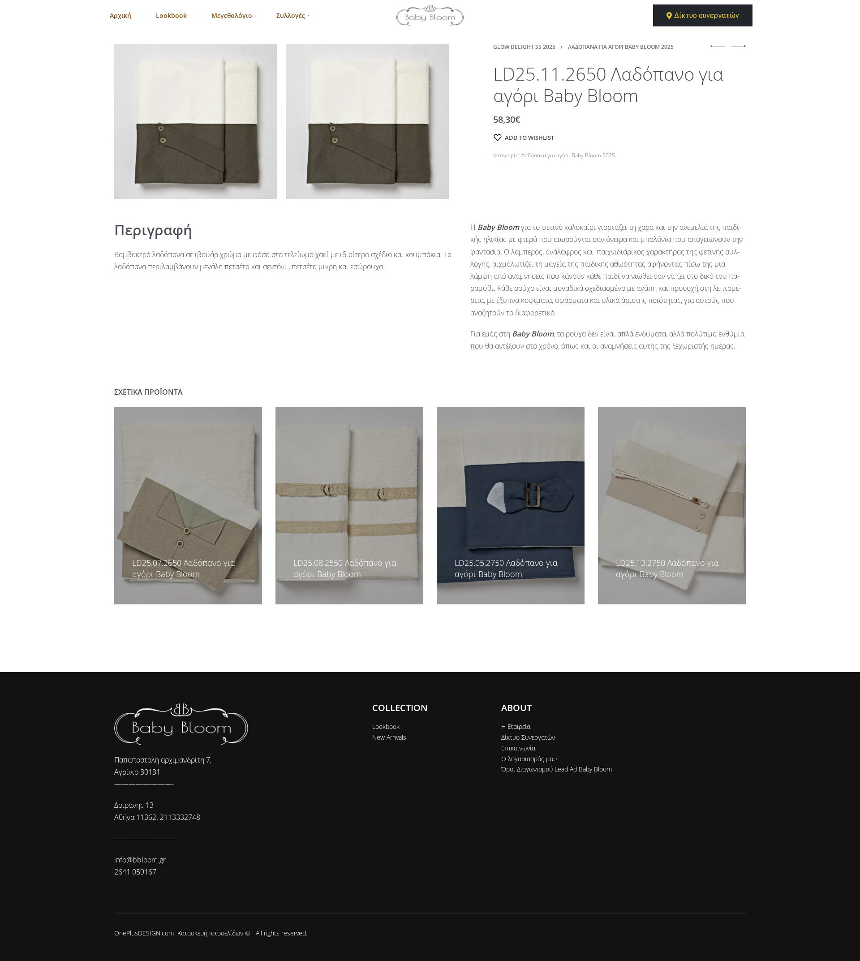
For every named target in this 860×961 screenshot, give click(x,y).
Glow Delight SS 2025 (524, 47)
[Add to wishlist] (136, 549)
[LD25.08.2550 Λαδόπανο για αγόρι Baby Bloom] (349, 505)
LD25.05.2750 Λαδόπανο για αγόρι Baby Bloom (506, 568)
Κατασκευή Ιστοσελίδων (210, 933)
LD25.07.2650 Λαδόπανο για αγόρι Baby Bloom (183, 568)
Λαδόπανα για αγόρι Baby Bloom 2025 (621, 47)
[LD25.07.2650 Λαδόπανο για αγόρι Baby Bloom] (188, 505)
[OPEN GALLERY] (195, 121)
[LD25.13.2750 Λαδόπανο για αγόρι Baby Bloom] (672, 505)
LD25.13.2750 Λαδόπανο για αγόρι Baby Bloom (667, 568)
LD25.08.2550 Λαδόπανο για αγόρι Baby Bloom (344, 568)
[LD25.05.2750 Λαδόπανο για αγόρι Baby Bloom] (511, 505)
